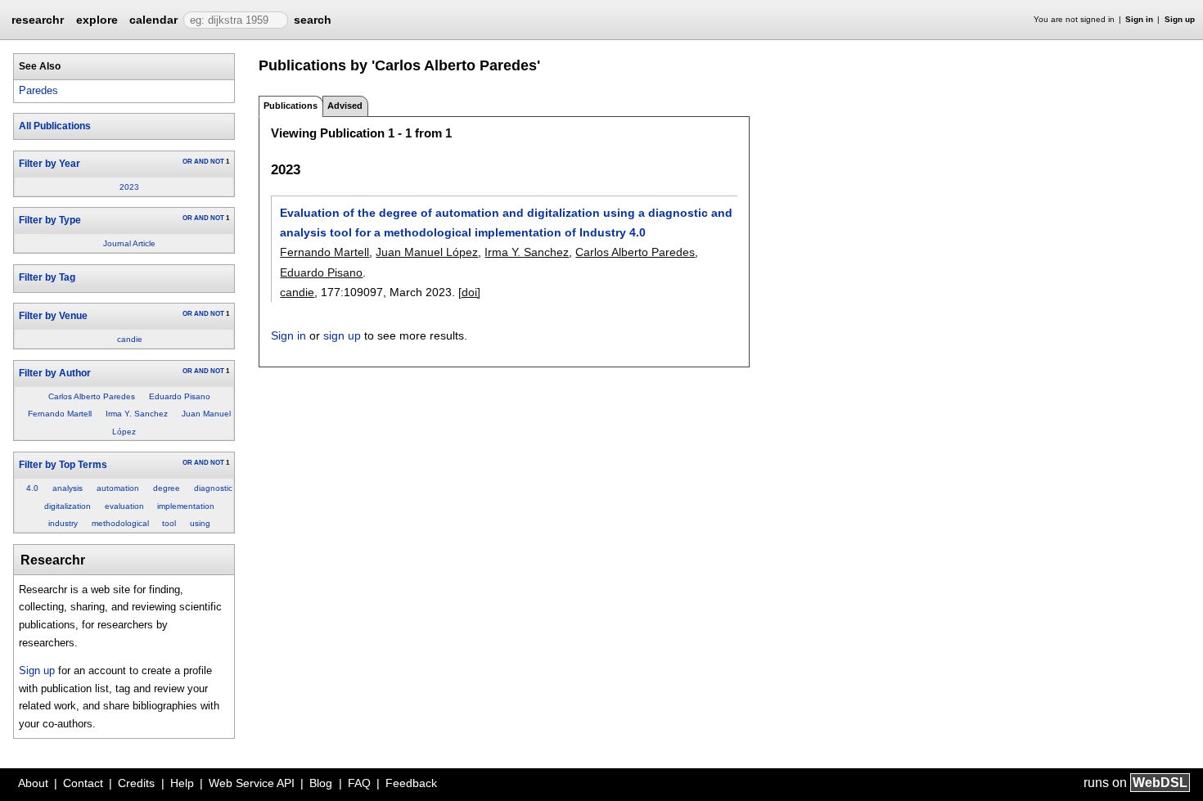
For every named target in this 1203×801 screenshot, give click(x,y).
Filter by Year (49, 164)
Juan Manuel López (427, 252)
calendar (153, 19)
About (33, 783)
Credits (136, 783)
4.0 (32, 488)
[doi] (469, 292)
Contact (83, 783)
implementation (185, 506)
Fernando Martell (60, 413)
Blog (320, 783)
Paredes (38, 90)
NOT (217, 161)
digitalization (67, 506)
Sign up (1180, 19)
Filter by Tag (47, 277)
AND (201, 161)
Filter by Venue (53, 316)
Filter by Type (50, 220)
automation (118, 488)
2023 (129, 186)
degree (166, 488)
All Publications (55, 126)
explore (97, 19)
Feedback (411, 783)
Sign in (1139, 19)
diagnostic (213, 488)
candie (129, 339)
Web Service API (252, 783)
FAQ (359, 783)
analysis (67, 488)
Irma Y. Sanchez (137, 413)
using (200, 523)
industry (63, 523)
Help (182, 783)
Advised (345, 105)
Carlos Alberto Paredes (91, 396)
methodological (120, 523)
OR (187, 161)
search (312, 19)
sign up (342, 335)
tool (169, 523)
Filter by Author (55, 373)
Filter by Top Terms (63, 465)
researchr (37, 19)
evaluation (124, 506)
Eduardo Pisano (179, 396)
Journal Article (129, 243)
